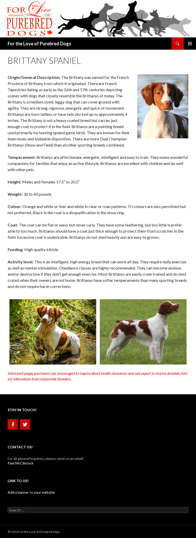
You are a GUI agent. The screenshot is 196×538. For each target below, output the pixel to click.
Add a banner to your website (31, 492)
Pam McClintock (20, 463)
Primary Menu (190, 43)
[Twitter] (25, 424)
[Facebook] (13, 424)
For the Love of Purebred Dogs (39, 43)
